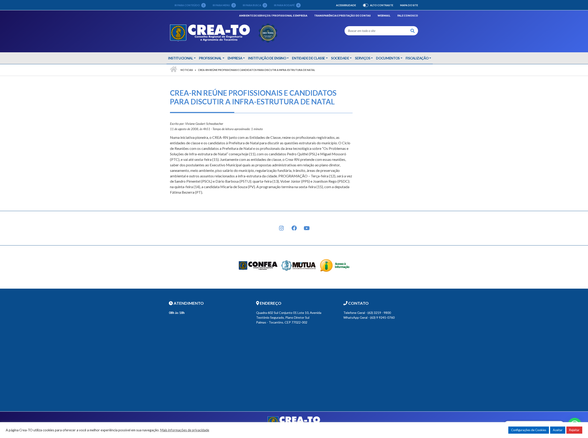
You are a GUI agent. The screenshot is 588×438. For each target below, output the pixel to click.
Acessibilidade (346, 5)
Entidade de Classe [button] (308, 58)
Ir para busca (254, 5)
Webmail (384, 15)
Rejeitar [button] (574, 430)
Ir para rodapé (286, 5)
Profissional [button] (210, 58)
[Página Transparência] (334, 265)
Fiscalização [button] (417, 58)
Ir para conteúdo (189, 5)
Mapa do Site (409, 5)
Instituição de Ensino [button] (267, 58)
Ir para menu (223, 5)
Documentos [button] (388, 58)
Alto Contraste (381, 5)
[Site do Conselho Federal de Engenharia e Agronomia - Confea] (258, 265)
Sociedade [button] (340, 58)
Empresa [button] (235, 58)
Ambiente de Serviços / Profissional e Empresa (273, 15)
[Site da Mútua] (299, 265)
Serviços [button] (362, 58)
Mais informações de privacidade (184, 430)
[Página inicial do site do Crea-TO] (224, 32)
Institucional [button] (180, 58)
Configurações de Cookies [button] (528, 430)
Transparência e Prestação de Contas (342, 15)
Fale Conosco (407, 15)
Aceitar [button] (558, 430)
